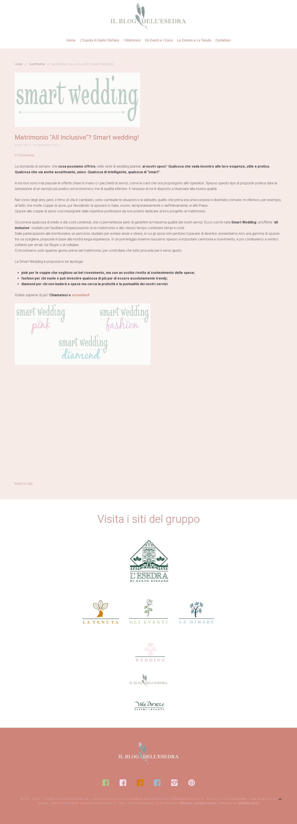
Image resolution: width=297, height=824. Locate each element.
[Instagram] (174, 782)
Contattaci (223, 40)
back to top (24, 483)
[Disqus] (148, 424)
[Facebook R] (123, 782)
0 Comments (25, 155)
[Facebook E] (105, 782)
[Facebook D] (157, 782)
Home (70, 40)
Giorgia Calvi (248, 803)
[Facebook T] (140, 782)
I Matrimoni (132, 40)
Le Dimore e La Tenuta (194, 40)
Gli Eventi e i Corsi (159, 40)
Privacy (186, 803)
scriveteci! (80, 295)
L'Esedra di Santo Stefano (99, 40)
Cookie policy (205, 803)
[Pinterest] (191, 782)
